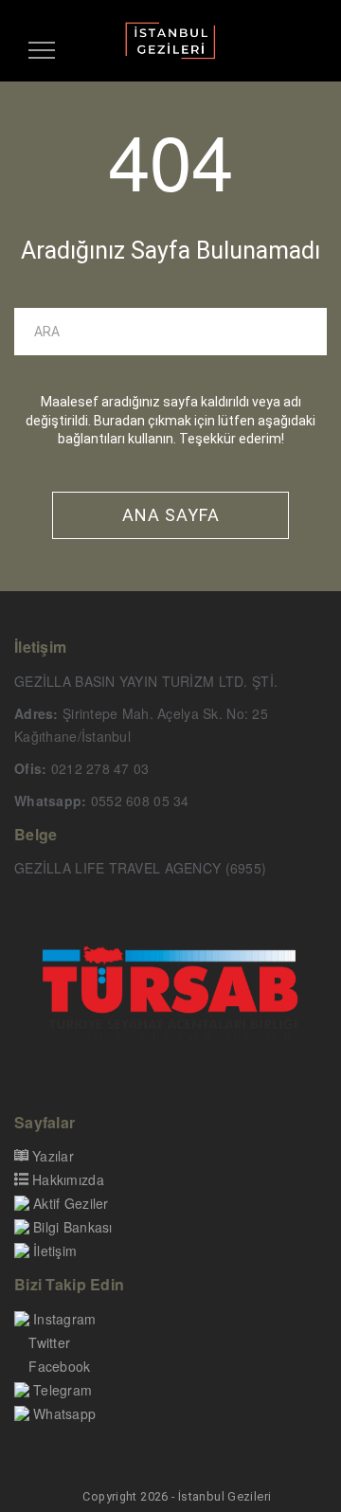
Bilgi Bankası (73, 1226)
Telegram (62, 1389)
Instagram (65, 1318)
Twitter (49, 1342)
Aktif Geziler (71, 1203)
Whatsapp (64, 1413)
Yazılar (53, 1155)
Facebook (59, 1366)
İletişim (55, 1250)
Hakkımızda (68, 1179)
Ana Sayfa (171, 515)
